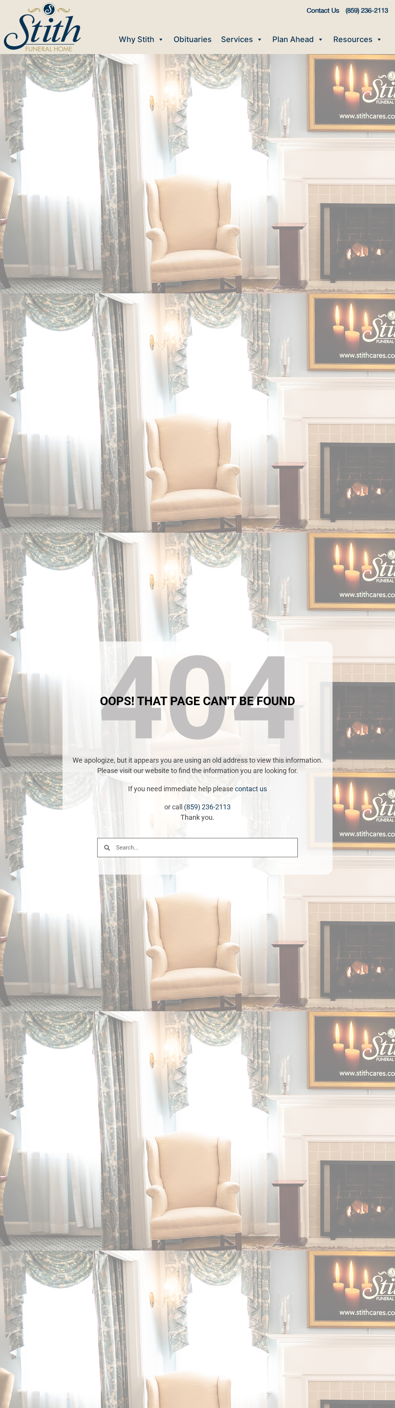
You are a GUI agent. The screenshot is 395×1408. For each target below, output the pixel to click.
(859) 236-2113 (207, 807)
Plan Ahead (293, 39)
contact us (251, 789)
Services (237, 39)
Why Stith (136, 39)
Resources (353, 39)
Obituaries (193, 39)
